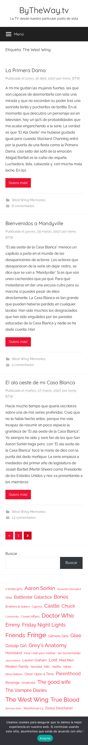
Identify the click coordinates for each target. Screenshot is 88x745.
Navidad (36, 666)
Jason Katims (12, 660)
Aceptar (45, 738)
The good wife (54, 682)
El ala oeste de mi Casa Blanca (40, 382)
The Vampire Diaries (26, 690)
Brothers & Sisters (17, 606)
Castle (52, 606)
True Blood (65, 699)
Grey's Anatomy (48, 645)
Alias (8, 597)
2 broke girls (13, 589)
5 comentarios (23, 365)
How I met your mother (40, 653)
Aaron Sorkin (39, 588)
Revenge (12, 682)
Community (12, 616)
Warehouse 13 (33, 708)
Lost (53, 659)
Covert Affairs (30, 616)
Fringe (36, 635)
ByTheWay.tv (44, 10)
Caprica (37, 606)
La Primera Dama (25, 70)
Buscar (11, 554)
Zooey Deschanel (59, 708)
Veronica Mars (13, 708)
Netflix (56, 666)
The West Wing (27, 699)
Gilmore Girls (58, 636)
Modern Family (17, 666)
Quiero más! (18, 183)
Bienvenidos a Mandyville (34, 223)
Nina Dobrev (14, 674)
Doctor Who (58, 615)
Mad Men (66, 660)
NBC (47, 666)
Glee (75, 635)
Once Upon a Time (39, 674)
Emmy (12, 625)
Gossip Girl (16, 645)
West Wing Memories (28, 200)
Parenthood (68, 673)
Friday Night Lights (44, 625)
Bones (61, 597)
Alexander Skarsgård (69, 589)
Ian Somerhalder (69, 653)
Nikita (67, 666)
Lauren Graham (34, 660)
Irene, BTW (71, 78)
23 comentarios (24, 518)
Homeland (13, 653)
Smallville (28, 682)
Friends (15, 635)
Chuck (68, 606)
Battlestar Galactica (33, 596)
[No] (82, 730)
